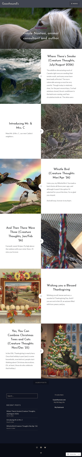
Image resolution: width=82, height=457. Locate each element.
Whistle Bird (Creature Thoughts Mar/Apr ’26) (22, 426)
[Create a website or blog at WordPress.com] (41, 453)
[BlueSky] (45, 447)
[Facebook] (41, 447)
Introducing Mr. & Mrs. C (14, 420)
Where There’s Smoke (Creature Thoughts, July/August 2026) (20, 412)
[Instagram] (37, 447)
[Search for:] (22, 396)
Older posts (40, 382)
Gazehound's (10, 3)
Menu (75, 3)
